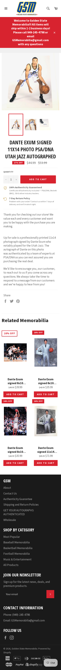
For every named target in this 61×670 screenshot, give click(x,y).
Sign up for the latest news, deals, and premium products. (26, 584)
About (7, 488)
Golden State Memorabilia (24, 648)
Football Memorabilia (16, 553)
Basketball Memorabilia (17, 548)
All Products (10, 565)
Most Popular (11, 537)
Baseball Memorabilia (16, 542)
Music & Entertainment (17, 559)
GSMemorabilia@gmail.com (28, 620)
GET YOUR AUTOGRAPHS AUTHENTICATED (18, 512)
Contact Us (10, 493)
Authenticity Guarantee (17, 499)
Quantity (8, 171)
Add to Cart (15, 394)
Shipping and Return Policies (21, 504)
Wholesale (9, 520)
